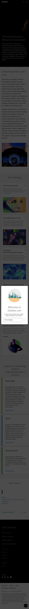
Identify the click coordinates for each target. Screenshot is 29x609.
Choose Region (9, 320)
